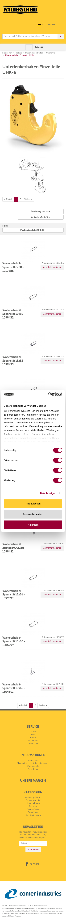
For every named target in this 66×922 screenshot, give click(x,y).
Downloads (33, 744)
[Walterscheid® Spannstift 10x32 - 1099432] (33, 296)
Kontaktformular (33, 801)
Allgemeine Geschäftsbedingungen (33, 763)
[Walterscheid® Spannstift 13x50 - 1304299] (33, 624)
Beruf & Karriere (33, 816)
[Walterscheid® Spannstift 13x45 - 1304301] (33, 671)
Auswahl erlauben (33, 514)
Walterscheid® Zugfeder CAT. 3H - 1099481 (14, 548)
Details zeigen (48, 493)
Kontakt (33, 732)
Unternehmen (33, 803)
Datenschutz (33, 766)
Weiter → (28, 199)
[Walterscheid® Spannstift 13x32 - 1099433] (33, 343)
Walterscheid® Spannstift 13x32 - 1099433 (13, 361)
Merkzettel (33, 741)
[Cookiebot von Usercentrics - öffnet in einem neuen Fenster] (48, 394)
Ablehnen (33, 524)
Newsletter (33, 769)
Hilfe (33, 735)
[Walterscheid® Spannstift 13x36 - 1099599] (33, 577)
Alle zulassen (33, 503)
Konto (33, 738)
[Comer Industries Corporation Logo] (33, 894)
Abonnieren (33, 850)
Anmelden (51, 25)
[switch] (57, 460)
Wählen (40, 211)
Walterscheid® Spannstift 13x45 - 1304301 (13, 688)
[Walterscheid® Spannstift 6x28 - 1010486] (33, 250)
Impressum (33, 760)
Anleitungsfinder (33, 797)
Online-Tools (33, 810)
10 (40, 217)
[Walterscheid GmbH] (20, 8)
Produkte (33, 806)
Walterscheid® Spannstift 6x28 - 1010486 (13, 267)
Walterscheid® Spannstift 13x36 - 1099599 (13, 595)
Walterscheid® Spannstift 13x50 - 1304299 (13, 641)
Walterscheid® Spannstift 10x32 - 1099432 (13, 314)
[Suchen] (61, 36)
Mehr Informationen (52, 267)
